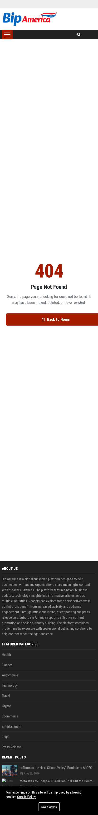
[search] (79, 34)
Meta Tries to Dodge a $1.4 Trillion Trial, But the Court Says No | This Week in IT (58, 781)
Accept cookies (49, 806)
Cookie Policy (26, 797)
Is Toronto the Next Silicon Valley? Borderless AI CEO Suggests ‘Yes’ (58, 768)
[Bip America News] (30, 19)
